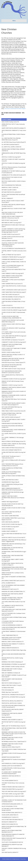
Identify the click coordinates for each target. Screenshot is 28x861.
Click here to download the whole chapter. (15, 108)
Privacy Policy (23, 859)
